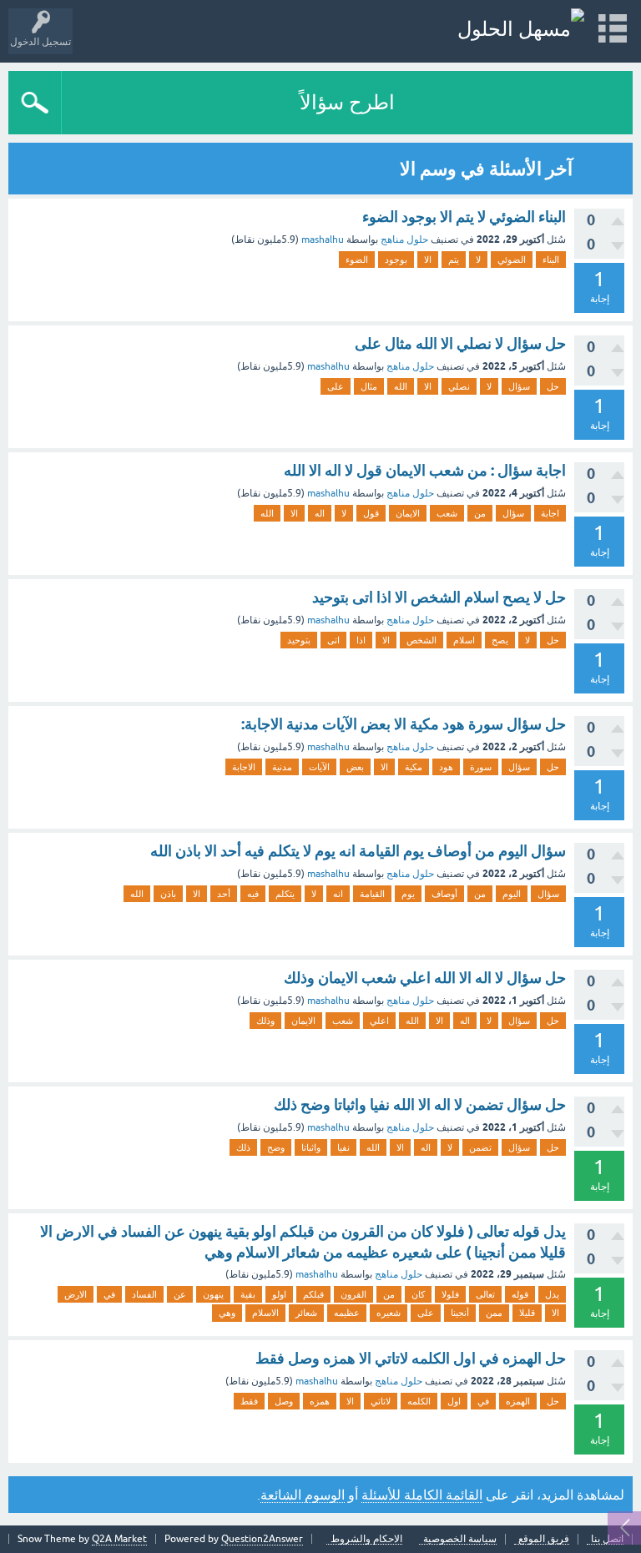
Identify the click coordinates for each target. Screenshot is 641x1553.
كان (418, 1294)
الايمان (408, 513)
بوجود (396, 260)
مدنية (282, 767)
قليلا (527, 1313)
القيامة (372, 894)
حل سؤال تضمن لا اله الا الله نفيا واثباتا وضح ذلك (420, 1104)
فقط (249, 1401)
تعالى (485, 1294)
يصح (500, 640)
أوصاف (444, 894)
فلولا (450, 1294)
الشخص (421, 640)
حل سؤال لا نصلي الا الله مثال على (460, 343)
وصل (284, 1401)
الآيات (319, 767)
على (335, 386)
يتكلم (285, 894)
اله (320, 513)
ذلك (243, 1147)
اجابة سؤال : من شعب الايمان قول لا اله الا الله (425, 470)
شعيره (388, 1313)
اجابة (550, 513)
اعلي (379, 1021)
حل (553, 386)
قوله (520, 1294)
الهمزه (518, 1401)
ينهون (213, 1294)
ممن (494, 1313)
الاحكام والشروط (366, 1539)
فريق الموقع (543, 1539)
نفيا (343, 1147)
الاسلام (265, 1313)
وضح (276, 1147)
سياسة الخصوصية (460, 1539)
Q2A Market (119, 1539)
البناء (551, 260)
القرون (353, 1294)
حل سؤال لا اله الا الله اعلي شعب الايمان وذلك (425, 977)
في (109, 1294)
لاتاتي (381, 1401)
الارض (75, 1294)
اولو (279, 1294)
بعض (355, 767)
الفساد (144, 1294)
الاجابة (243, 767)
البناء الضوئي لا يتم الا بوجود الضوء (464, 216)
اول (454, 1401)
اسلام (464, 640)
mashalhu (322, 239)
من (480, 513)
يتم (453, 260)
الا (428, 260)
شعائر (306, 1313)
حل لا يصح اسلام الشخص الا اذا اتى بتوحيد (439, 597)
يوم (408, 894)
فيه (253, 894)
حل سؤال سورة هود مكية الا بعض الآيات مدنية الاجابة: (403, 724)
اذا (361, 640)
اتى (333, 640)
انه (338, 894)
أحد (223, 894)
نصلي (459, 386)
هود (446, 767)
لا (478, 260)
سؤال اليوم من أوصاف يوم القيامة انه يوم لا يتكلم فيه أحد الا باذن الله (358, 851)
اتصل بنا (607, 1539)
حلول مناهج (404, 239)
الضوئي (511, 260)
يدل (552, 1294)
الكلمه (419, 1401)
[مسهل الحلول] (520, 28)
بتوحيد (298, 640)
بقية (247, 1294)
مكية (413, 767)
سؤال (519, 386)
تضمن (480, 1147)
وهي (227, 1313)
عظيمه (347, 1313)
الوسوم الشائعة (302, 1494)
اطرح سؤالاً (347, 102)
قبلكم (313, 1294)
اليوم (511, 894)
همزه (320, 1401)
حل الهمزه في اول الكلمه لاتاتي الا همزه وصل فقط (410, 1358)
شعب (447, 513)
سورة (481, 767)
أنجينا (460, 1313)
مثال (369, 386)
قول (371, 513)
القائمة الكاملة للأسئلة (421, 1494)
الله (400, 386)
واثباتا (310, 1147)
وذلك (265, 1021)
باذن (168, 894)
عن (180, 1294)
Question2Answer (262, 1539)
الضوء (357, 260)
